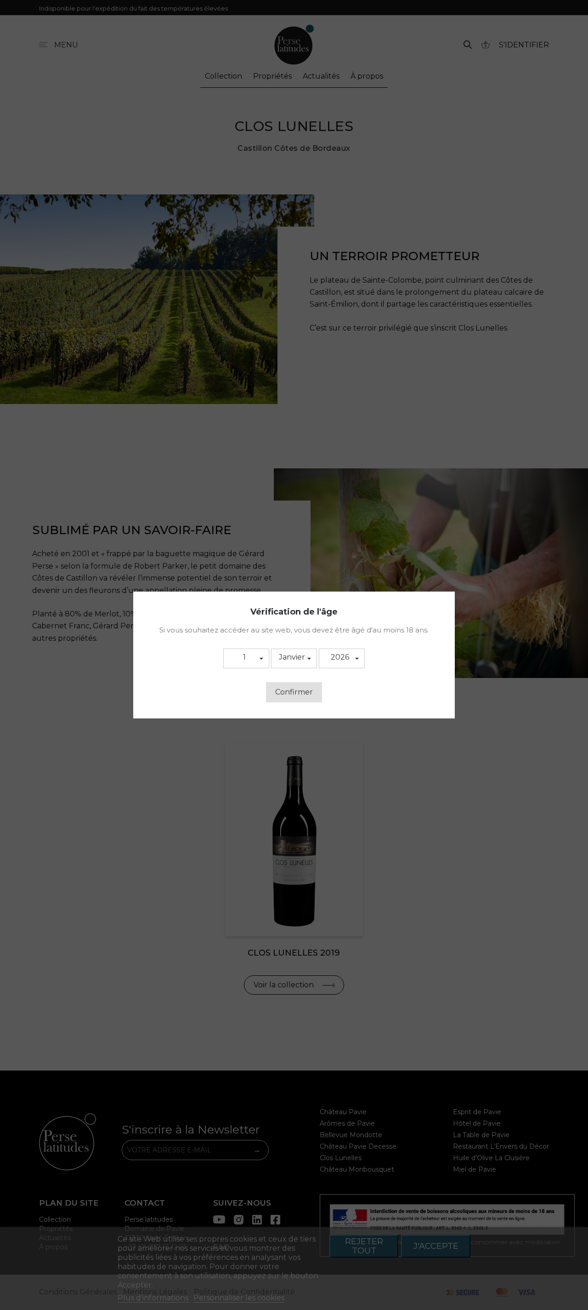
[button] (246, 658)
